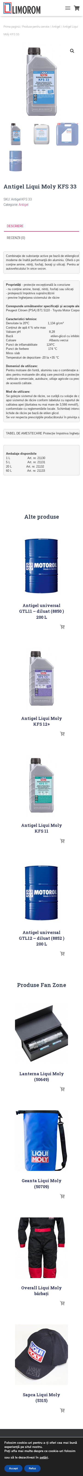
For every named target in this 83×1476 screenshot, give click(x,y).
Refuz (32, 1468)
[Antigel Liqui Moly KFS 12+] (41, 678)
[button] (72, 51)
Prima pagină (11, 26)
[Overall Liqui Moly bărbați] (41, 1247)
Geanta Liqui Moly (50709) (42, 1183)
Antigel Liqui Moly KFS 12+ (41, 721)
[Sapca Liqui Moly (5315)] (41, 1354)
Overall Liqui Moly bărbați (41, 1290)
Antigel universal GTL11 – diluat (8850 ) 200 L (41, 611)
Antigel (56, 26)
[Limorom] (23, 8)
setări (44, 1457)
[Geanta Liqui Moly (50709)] (41, 1140)
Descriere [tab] (15, 226)
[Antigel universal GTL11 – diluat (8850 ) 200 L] (41, 565)
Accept (13, 1468)
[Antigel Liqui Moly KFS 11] (41, 785)
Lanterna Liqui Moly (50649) (41, 1076)
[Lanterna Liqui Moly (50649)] (41, 1033)
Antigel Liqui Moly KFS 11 (41, 828)
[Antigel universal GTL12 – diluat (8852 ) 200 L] (41, 892)
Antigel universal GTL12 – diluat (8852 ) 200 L (41, 938)
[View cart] (77, 8)
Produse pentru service (35, 26)
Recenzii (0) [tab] (16, 238)
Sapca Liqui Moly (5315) (41, 1397)
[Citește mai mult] (62, 627)
